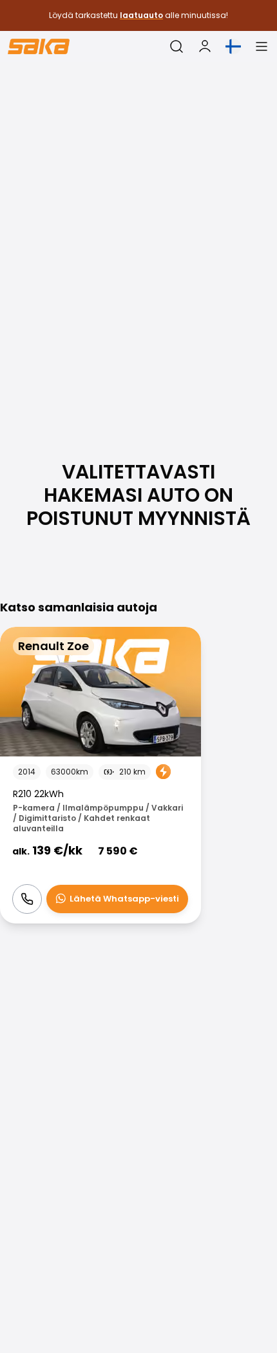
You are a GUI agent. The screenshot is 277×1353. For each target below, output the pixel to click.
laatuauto (141, 15)
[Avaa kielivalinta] (233, 46)
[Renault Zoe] (100, 775)
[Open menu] (261, 46)
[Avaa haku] (176, 46)
